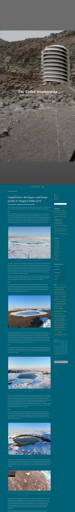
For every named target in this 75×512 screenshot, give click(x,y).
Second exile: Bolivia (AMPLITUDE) (58, 223)
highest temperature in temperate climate (60, 318)
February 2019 (57, 255)
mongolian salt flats (62, 329)
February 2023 (57, 248)
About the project (35, 186)
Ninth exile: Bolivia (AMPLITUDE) (57, 220)
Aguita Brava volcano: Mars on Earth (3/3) (60, 266)
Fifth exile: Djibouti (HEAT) (59, 212)
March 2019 (56, 253)
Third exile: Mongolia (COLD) (60, 233)
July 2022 (56, 250)
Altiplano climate (58, 287)
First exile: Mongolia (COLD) (59, 214)
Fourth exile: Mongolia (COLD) (60, 216)
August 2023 (56, 246)
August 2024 (56, 244)
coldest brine (60, 296)
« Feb (55, 356)
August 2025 (56, 240)
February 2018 (57, 259)
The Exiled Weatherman (37, 92)
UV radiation (64, 334)
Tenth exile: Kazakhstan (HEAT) (60, 230)
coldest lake (63, 299)
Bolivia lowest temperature (60, 294)
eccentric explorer (61, 304)
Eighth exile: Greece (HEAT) (59, 210)
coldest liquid (56, 301)
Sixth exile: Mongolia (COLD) (60, 228)
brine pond (56, 296)
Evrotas (56, 308)
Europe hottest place (58, 306)
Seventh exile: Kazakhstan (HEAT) (60, 225)
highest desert (58, 316)
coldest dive (59, 299)
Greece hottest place (58, 313)
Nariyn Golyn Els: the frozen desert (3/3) (60, 276)
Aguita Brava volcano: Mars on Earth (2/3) (60, 273)
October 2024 (56, 242)
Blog (42, 186)
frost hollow (63, 311)
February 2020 (57, 252)
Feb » (58, 356)
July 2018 (56, 257)
